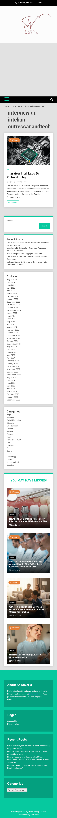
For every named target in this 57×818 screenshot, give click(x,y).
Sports (9, 451)
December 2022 (13, 400)
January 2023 (12, 397)
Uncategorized (13, 462)
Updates (10, 465)
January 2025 (12, 333)
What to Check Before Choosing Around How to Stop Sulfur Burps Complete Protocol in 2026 (25, 564)
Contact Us (12, 721)
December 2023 (13, 366)
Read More (12, 202)
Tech (8, 169)
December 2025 (13, 302)
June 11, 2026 (16, 525)
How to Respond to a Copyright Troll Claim (24, 253)
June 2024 (11, 352)
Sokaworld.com (35, 694)
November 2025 (13, 305)
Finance (10, 431)
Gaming (10, 434)
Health (9, 437)
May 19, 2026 (16, 616)
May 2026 (11, 288)
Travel (9, 459)
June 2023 (11, 383)
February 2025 (13, 330)
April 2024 (11, 358)
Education (11, 423)
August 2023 (12, 377)
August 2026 (12, 279)
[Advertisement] (28, 69)
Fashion (10, 429)
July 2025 (11, 316)
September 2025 (14, 310)
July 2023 (11, 380)
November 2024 (13, 338)
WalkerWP (35, 814)
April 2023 (11, 389)
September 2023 (14, 375)
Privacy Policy (13, 724)
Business (10, 417)
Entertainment (12, 426)
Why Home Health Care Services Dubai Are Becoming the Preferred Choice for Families (26, 609)
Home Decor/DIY (14, 440)
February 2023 (13, 394)
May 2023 (11, 386)
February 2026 (13, 296)
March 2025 (12, 327)
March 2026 (12, 293)
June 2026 (11, 285)
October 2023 (12, 372)
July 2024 (11, 349)
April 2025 (11, 324)
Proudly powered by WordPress (24, 812)
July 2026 (11, 282)
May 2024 (11, 355)
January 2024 (12, 363)
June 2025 (11, 319)
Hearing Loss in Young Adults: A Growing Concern (25, 656)
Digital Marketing (14, 420)
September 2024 (14, 344)
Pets (8, 448)
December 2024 (13, 335)
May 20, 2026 (16, 570)
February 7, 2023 (21, 182)
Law (8, 443)
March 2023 (12, 391)
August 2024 (12, 347)
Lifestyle (10, 445)
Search (10, 221)
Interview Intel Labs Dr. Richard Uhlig (23, 175)
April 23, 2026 (16, 661)
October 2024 (12, 341)
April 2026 (11, 291)
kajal (10, 182)
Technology (11, 456)
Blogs (9, 415)
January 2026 (12, 299)
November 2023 (13, 369)
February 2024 (13, 361)
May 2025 (11, 321)
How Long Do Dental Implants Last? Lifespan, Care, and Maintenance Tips (28, 520)
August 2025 (12, 313)
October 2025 (12, 307)
